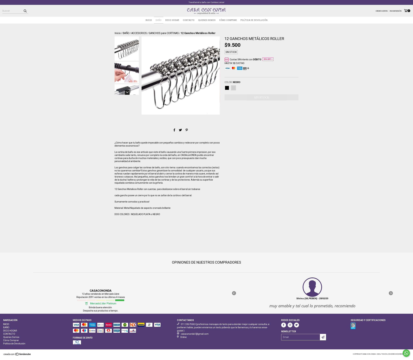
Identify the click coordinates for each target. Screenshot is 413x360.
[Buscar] (25, 11)
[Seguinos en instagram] (290, 325)
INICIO (149, 20)
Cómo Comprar (228, 20)
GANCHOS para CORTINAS (164, 33)
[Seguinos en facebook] (283, 325)
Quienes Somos (207, 20)
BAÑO (159, 20)
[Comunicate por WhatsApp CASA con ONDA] (406, 353)
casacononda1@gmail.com (195, 334)
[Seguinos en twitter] (296, 325)
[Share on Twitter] (180, 130)
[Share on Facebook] (174, 130)
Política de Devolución (254, 20)
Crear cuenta (382, 11)
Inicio (118, 33)
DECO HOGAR (172, 20)
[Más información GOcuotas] (268, 59)
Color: (232, 82)
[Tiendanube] (17, 355)
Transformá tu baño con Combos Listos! (206, 2)
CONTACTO (189, 20)
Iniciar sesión (396, 11)
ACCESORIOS (139, 33)
